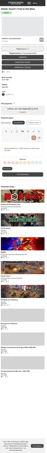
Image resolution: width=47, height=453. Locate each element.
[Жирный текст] (6, 131)
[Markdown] (39, 137)
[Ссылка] (39, 131)
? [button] (28, 49)
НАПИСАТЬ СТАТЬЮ (23, 67)
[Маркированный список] (28, 131)
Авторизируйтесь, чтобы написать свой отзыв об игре (21, 149)
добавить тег (9, 94)
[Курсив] (11, 131)
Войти (35, 3)
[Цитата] (22, 131)
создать (22, 112)
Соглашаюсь (37, 446)
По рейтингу (18, 122)
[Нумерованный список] (33, 131)
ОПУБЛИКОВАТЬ (23, 174)
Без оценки (7, 169)
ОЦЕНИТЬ (23, 57)
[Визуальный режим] (33, 137)
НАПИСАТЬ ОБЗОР (22, 62)
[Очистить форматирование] (17, 131)
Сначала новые (33, 122)
